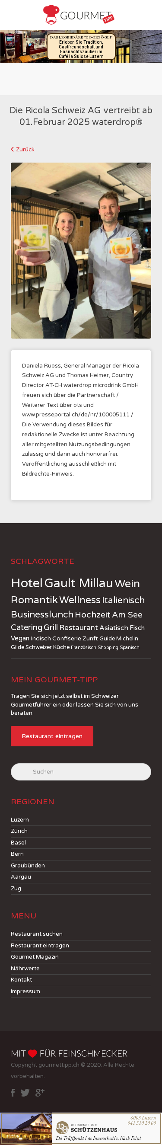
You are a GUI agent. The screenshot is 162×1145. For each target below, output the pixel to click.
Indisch (41, 638)
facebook (13, 1092)
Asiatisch (113, 628)
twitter (25, 1092)
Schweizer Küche (47, 647)
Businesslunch (42, 614)
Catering (26, 627)
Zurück (25, 149)
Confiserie (66, 638)
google (39, 1092)
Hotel (27, 583)
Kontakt (21, 979)
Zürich (19, 831)
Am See (127, 615)
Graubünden (28, 865)
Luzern (20, 819)
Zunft (90, 638)
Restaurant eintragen (52, 736)
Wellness (80, 600)
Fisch (137, 628)
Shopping (108, 647)
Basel (18, 842)
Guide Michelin (118, 638)
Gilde (17, 647)
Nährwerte (25, 968)
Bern (17, 854)
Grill (51, 627)
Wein (127, 583)
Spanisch (130, 647)
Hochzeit (93, 615)
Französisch (83, 647)
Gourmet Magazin (35, 956)
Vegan (20, 638)
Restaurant (78, 628)
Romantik (34, 600)
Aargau (21, 876)
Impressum (25, 991)
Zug (16, 888)
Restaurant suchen (37, 934)
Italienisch (123, 600)
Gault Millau (78, 583)
